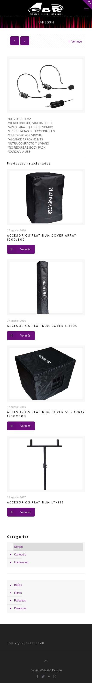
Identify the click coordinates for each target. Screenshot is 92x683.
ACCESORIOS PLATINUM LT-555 (35, 502)
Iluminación (21, 562)
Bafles (18, 585)
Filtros (18, 592)
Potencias (20, 608)
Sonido (18, 546)
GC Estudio (54, 670)
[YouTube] (49, 676)
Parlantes (20, 600)
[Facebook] (37, 676)
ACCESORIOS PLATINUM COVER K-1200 (42, 326)
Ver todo (76, 41)
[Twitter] (43, 676)
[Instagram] (54, 676)
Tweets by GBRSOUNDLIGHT (26, 643)
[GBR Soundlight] (46, 8)
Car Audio (20, 554)
